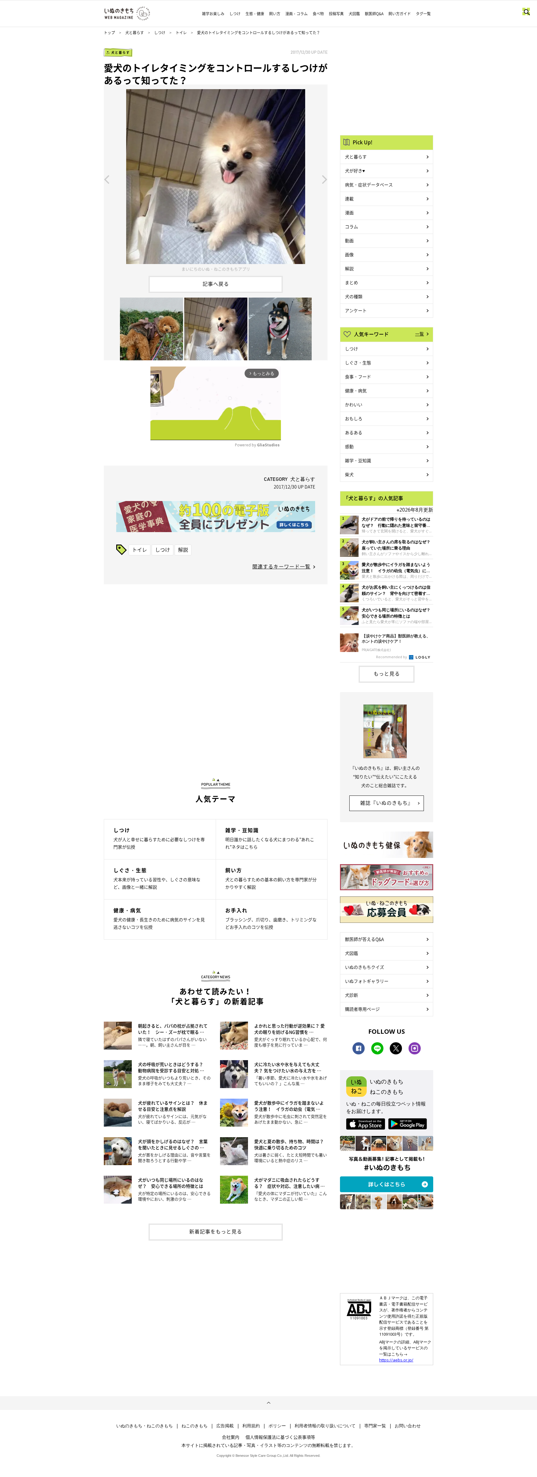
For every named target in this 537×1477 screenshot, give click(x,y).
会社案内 (230, 1437)
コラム (351, 226)
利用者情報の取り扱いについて (325, 1426)
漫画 (349, 212)
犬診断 (351, 995)
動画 (349, 240)
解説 (183, 549)
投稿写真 (336, 14)
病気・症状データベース (369, 184)
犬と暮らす (134, 32)
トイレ (181, 32)
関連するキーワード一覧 (281, 566)
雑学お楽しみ (213, 14)
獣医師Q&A (374, 14)
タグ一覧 (423, 14)
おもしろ (353, 418)
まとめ (351, 282)
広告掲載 (225, 1426)
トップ (109, 32)
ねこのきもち (194, 1426)
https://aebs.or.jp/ (396, 1360)
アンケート (356, 310)
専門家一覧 (375, 1426)
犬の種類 (353, 296)
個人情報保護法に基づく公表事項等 (280, 1437)
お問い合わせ (408, 1426)
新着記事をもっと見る (215, 1231)
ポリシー (277, 1426)
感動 (349, 446)
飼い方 (274, 14)
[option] (215, 178)
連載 (349, 198)
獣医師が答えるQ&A (364, 939)
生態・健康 (255, 14)
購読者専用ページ (362, 1009)
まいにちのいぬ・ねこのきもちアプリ (215, 269)
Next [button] (325, 179)
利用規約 (251, 1426)
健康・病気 (356, 390)
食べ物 (318, 14)
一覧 (419, 334)
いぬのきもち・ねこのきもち (144, 1426)
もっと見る (387, 673)
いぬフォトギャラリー (366, 981)
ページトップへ (268, 1403)
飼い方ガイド (399, 14)
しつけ (235, 14)
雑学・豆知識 (358, 460)
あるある (353, 432)
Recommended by (392, 656)
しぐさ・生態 (358, 362)
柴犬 (349, 474)
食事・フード (358, 376)
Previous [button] (106, 179)
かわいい (353, 404)
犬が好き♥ (355, 170)
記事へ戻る (216, 283)
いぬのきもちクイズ (364, 967)
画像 (349, 254)
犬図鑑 (354, 14)
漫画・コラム (296, 14)
